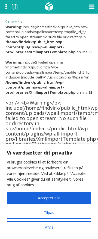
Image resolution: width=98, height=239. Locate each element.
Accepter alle (49, 197)
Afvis (49, 227)
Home (14, 21)
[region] (49, 191)
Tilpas (49, 212)
